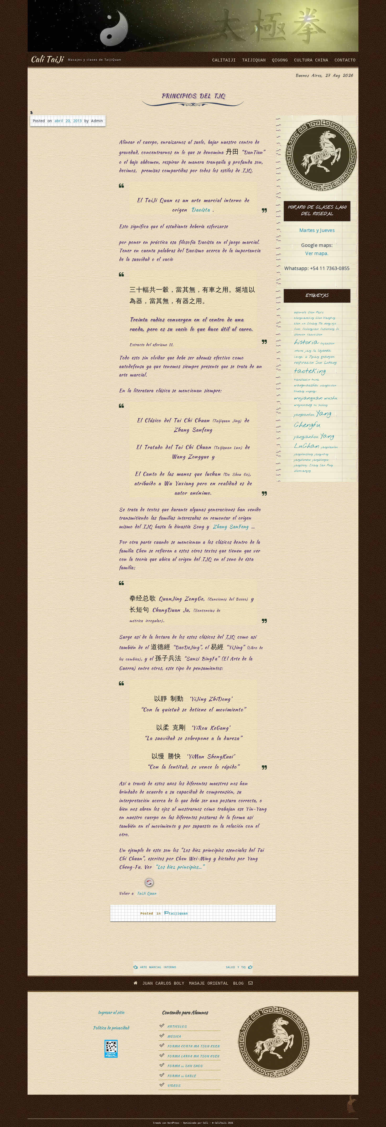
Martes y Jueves (317, 230)
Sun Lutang (325, 362)
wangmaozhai (306, 385)
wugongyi (311, 391)
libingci (298, 357)
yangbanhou (304, 414)
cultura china (311, 60)
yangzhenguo (320, 460)
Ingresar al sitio (111, 1012)
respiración (304, 362)
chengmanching (304, 318)
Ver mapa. (316, 253)
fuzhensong (327, 329)
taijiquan (254, 60)
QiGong (280, 60)
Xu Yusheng (320, 405)
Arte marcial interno (158, 967)
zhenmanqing (302, 471)
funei (297, 329)
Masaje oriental (208, 983)
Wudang (299, 391)
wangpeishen (328, 385)
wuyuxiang (303, 405)
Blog (238, 983)
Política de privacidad (111, 1028)
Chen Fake (316, 312)
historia (306, 342)
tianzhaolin (302, 380)
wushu (330, 398)
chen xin (299, 323)
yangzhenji (300, 465)
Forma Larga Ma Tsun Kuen (193, 1056)
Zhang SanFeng (231, 526)
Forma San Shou (185, 1066)
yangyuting (321, 454)
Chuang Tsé (314, 323)
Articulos (177, 1026)
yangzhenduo (302, 460)
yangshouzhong (303, 454)
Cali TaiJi (46, 59)
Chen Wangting (325, 318)
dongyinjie (330, 323)
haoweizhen (314, 334)
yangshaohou (329, 447)
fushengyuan (310, 329)
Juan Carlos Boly (163, 983)
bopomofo (300, 312)
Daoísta (200, 210)
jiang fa (310, 351)
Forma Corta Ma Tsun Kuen (193, 1046)
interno (298, 351)
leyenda (324, 350)
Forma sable (181, 1076)
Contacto (345, 60)
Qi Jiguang (312, 357)
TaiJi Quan (146, 893)
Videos (173, 1085)
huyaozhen (327, 343)
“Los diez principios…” (179, 866)
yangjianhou (306, 437)
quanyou (328, 356)
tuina (315, 380)
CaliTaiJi (224, 60)
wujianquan (308, 398)
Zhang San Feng (321, 465)
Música (174, 1036)
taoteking (310, 371)
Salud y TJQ (236, 967)
